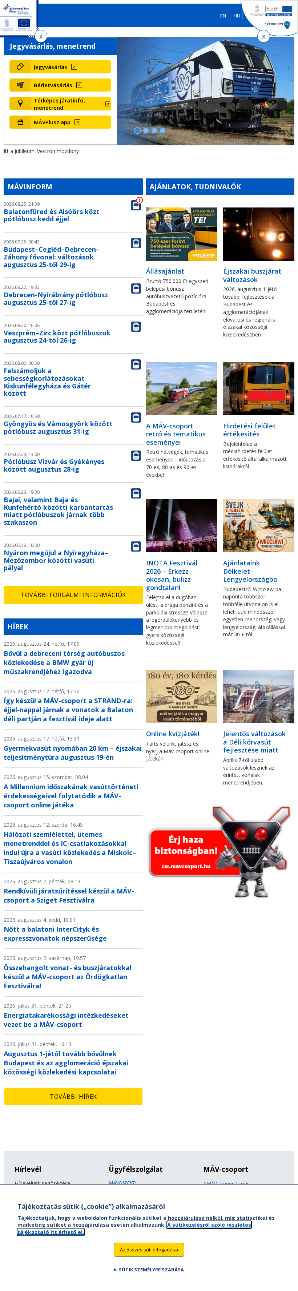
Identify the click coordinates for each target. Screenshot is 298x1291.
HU (237, 15)
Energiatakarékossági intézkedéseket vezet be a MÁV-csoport (66, 1020)
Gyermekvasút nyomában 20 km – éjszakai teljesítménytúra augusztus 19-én (73, 753)
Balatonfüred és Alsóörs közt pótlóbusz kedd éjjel (52, 215)
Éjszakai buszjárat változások (252, 275)
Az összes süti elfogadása (149, 1249)
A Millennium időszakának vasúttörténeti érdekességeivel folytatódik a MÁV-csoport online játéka (71, 795)
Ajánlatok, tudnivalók (195, 186)
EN (223, 15)
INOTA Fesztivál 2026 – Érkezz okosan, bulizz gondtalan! (172, 575)
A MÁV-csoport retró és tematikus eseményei (176, 434)
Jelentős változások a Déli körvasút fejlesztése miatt (254, 741)
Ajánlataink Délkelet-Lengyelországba (250, 571)
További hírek (73, 1097)
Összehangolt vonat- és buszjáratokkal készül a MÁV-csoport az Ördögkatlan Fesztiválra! (68, 976)
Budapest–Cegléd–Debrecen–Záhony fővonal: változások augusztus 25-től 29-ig (52, 257)
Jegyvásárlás (50, 66)
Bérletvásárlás (53, 85)
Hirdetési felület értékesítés (249, 430)
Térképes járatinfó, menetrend (59, 104)
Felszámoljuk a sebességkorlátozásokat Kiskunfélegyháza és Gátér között (47, 382)
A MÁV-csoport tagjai (225, 1183)
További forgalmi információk (73, 595)
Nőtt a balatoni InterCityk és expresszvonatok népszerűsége (55, 934)
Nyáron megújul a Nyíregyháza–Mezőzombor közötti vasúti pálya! (56, 560)
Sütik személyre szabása (151, 1269)
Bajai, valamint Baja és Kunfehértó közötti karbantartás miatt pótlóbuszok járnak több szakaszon (58, 511)
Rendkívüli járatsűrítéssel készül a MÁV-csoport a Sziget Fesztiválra (69, 895)
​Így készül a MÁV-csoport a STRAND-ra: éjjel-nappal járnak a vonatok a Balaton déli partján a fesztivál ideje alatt (68, 709)
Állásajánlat (165, 271)
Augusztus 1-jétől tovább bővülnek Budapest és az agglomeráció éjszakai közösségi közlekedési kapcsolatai (66, 1062)
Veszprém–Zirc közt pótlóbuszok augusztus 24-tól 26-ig (57, 336)
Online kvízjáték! (172, 733)
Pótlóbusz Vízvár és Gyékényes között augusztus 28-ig (54, 465)
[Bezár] (41, 36)
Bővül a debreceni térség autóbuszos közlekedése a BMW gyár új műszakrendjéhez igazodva (64, 662)
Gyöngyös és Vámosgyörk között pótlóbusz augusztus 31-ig (58, 427)
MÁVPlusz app (52, 122)
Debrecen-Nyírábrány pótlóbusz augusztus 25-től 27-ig (56, 298)
